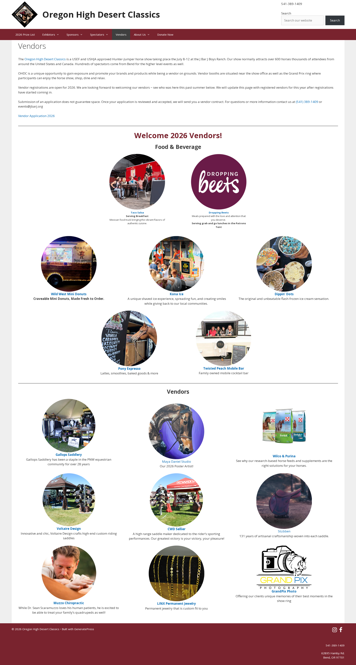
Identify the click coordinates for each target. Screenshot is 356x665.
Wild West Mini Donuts (68, 294)
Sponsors (73, 34)
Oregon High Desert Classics (101, 14)
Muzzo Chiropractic (68, 603)
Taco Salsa (137, 212)
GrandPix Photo (284, 591)
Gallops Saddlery (69, 454)
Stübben (284, 531)
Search (286, 13)
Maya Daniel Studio (176, 461)
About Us (140, 34)
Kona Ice (176, 294)
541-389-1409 (291, 4)
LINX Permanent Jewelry (176, 603)
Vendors (121, 34)
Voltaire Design (69, 528)
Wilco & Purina (284, 456)
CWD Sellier (176, 529)
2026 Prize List (25, 34)
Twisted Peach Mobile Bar (223, 368)
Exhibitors (48, 34)
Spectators (97, 34)
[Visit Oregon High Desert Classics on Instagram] (334, 631)
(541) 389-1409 (307, 102)
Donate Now (165, 34)
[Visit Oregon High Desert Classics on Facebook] (340, 631)
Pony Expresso (129, 368)
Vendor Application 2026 (36, 116)
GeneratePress (84, 629)
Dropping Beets (219, 212)
